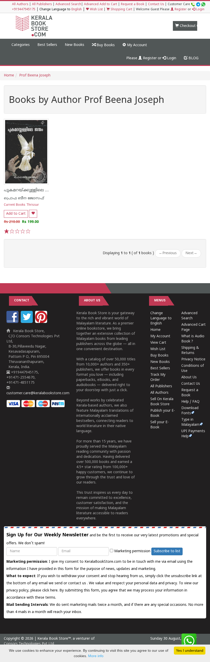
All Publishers (42, 4)
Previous (168, 253)
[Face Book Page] (13, 322)
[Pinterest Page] (41, 322)
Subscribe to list (167, 551)
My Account (136, 45)
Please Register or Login (151, 58)
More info (95, 656)
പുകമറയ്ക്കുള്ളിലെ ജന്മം (29, 190)
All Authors (20, 4)
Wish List (96, 10)
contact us (77, 583)
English (76, 10)
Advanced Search (68, 4)
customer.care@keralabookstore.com (37, 393)
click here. (50, 590)
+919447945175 (23, 10)
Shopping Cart (121, 10)
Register (180, 10)
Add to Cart (16, 214)
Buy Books (105, 45)
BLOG (192, 58)
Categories (21, 45)
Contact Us (156, 4)
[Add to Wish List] (33, 214)
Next (191, 253)
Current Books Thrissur (21, 205)
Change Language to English (161, 318)
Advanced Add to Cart (100, 4)
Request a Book (132, 4)
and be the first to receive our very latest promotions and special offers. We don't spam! (102, 539)
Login (199, 10)
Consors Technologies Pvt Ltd (29, 644)
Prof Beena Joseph (34, 75)
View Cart (158, 343)
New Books (74, 45)
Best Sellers (47, 45)
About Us (189, 377)
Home (9, 75)
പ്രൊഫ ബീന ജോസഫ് (24, 198)
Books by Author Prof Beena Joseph (86, 101)
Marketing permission (131, 551)
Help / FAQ (190, 402)
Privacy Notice (193, 359)
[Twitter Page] (27, 322)
